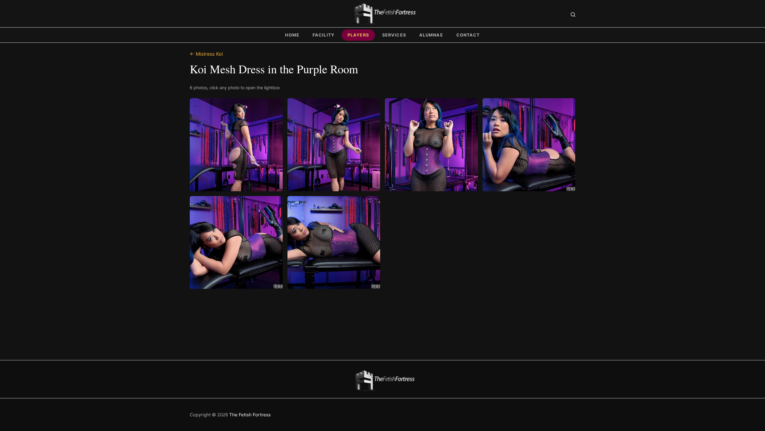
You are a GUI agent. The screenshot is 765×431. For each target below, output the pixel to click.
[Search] (573, 14)
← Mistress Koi (206, 54)
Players (358, 34)
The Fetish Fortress (250, 415)
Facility (323, 34)
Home (292, 34)
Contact (468, 34)
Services (394, 34)
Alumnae (431, 34)
